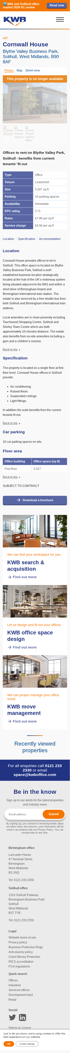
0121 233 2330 (24, 880)
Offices (13, 980)
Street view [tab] (32, 70)
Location (8, 238)
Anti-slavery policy (21, 952)
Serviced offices (19, 990)
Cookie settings (27, 1043)
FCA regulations (19, 966)
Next (59, 98)
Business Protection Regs (26, 947)
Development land (21, 994)
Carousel (26, 1027)
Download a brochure (38, 500)
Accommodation (50, 238)
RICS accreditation (21, 961)
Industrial (15, 985)
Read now (57, 5)
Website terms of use (22, 937)
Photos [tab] (9, 70)
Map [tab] (19, 70)
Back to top (10, 349)
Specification (26, 238)
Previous (10, 98)
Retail (12, 999)
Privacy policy (18, 942)
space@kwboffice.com (35, 774)
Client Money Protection (24, 956)
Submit (54, 814)
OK (8, 1043)
